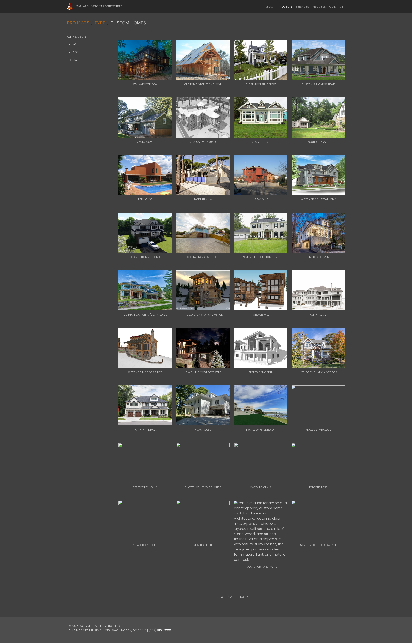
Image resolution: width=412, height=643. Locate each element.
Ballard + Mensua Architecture (99, 6)
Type (99, 22)
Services (302, 6)
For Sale (73, 60)
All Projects (76, 37)
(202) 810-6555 (160, 630)
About (269, 6)
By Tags (73, 52)
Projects (285, 6)
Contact (336, 6)
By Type (72, 44)
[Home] (71, 6)
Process (319, 6)
